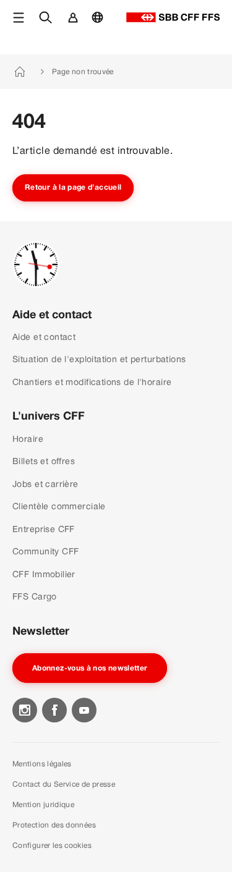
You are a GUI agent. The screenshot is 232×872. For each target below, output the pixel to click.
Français (100, 23)
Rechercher (48, 23)
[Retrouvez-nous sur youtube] (84, 710)
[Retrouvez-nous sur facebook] (54, 710)
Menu (21, 23)
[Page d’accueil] (173, 17)
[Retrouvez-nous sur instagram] (24, 710)
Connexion (74, 23)
